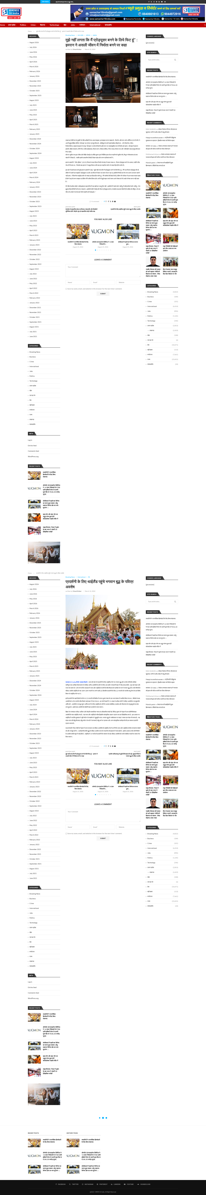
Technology (54, 25)
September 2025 (35, 95)
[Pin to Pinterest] (112, 201)
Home (2, 25)
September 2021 (35, 322)
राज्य (162, 359)
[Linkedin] (159, 1)
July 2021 (33, 332)
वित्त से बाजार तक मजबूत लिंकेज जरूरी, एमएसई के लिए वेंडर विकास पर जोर (170, 271)
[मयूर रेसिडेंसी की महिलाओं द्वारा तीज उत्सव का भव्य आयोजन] (170, 238)
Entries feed (32, 445)
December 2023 (35, 192)
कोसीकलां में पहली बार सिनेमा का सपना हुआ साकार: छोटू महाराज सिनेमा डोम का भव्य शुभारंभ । (152, 225)
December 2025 (35, 81)
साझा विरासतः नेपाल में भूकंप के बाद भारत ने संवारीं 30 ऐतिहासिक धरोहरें (152, 249)
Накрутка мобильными (154, 137)
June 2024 (33, 168)
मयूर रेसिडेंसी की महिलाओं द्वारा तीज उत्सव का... (66, 2)
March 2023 (34, 235)
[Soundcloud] (165, 1)
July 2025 (33, 105)
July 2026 (33, 47)
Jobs (73, 25)
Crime (33, 25)
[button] (52, 1)
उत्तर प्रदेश (11, 25)
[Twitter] (151, 1)
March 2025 (34, 124)
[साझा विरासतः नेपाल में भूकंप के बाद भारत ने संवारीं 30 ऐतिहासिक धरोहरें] (153, 238)
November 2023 (35, 197)
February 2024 (35, 182)
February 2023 (35, 240)
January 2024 (34, 187)
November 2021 (35, 312)
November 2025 (35, 86)
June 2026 (33, 52)
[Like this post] (106, 201)
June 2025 (33, 110)
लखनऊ (164, 330)
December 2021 (35, 307)
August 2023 (34, 211)
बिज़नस (42, 25)
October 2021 (35, 317)
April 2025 (33, 119)
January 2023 (34, 245)
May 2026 (33, 57)
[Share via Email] (115, 201)
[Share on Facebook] (108, 201)
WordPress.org (33, 456)
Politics (23, 25)
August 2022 (34, 269)
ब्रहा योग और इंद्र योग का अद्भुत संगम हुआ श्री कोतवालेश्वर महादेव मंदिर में (170, 223)
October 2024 (35, 148)
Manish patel (150, 163)
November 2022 (35, 254)
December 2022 (35, 250)
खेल (65, 25)
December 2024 (35, 139)
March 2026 (34, 66)
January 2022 (34, 303)
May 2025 (33, 115)
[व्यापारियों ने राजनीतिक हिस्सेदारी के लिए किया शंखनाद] (78, 231)
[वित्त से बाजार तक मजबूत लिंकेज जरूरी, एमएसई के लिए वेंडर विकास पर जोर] (170, 261)
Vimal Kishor (77, 49)
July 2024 (33, 163)
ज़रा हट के (162, 340)
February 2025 (35, 129)
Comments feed (33, 451)
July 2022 (33, 274)
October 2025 (35, 91)
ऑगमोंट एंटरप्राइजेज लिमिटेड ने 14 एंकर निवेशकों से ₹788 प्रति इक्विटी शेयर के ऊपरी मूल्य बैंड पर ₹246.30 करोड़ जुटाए (161, 85)
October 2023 (35, 201)
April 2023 (33, 230)
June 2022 (33, 279)
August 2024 (34, 158)
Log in (30, 440)
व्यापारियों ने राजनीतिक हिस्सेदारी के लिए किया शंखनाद (161, 77)
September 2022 (35, 264)
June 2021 (33, 336)
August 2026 (34, 42)
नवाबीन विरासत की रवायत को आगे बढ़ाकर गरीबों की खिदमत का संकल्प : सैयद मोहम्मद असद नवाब (153, 272)
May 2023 (33, 226)
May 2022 (33, 283)
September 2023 (35, 206)
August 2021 (34, 327)
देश (162, 345)
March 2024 (34, 177)
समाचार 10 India (151, 146)
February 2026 (35, 71)
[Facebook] (148, 1)
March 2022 (34, 293)
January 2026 (34, 76)
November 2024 (35, 144)
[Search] (205, 25)
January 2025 (34, 134)
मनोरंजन (82, 25)
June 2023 (33, 221)
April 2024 (33, 172)
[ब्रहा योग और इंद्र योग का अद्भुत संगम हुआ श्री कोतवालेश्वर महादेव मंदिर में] (170, 213)
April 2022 (33, 288)
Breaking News (162, 292)
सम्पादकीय (108, 25)
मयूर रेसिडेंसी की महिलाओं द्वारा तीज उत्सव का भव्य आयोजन (170, 248)
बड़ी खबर (162, 350)
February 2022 (35, 298)
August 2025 (34, 100)
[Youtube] (162, 1)
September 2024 (35, 153)
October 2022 (35, 259)
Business (162, 297)
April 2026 (33, 62)
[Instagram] (154, 1)
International (95, 25)
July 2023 (33, 216)
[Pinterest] (156, 1)
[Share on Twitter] (110, 201)
